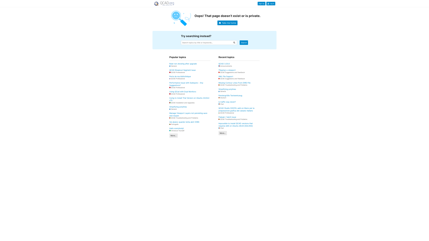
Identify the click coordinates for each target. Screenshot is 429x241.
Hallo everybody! (176, 128)
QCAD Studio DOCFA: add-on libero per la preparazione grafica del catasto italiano (236, 109)
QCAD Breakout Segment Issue (182, 70)
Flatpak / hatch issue (227, 117)
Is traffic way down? (227, 102)
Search (244, 43)
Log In (272, 3)
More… (173, 135)
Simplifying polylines (178, 107)
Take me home (229, 23)
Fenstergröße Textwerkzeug (230, 95)
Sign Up (261, 3)
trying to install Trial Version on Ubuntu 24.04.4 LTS (189, 99)
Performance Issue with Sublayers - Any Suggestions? (186, 84)
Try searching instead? (196, 36)
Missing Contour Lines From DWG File (234, 83)
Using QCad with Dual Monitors (182, 91)
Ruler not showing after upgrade (183, 64)
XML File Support (226, 76)
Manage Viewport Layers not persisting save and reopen (188, 114)
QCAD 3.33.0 (224, 64)
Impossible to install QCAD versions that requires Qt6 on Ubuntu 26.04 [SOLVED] (236, 124)
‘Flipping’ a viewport (227, 70)
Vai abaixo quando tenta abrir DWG (184, 122)
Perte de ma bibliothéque (180, 76)
